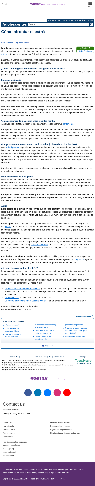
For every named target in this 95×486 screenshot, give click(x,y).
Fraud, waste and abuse (60, 426)
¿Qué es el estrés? (12, 325)
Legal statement (9, 452)
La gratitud (79, 259)
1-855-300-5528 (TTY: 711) (14, 409)
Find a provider (9, 433)
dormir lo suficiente (39, 244)
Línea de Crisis (12, 297)
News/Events (8, 426)
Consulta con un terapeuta (75, 336)
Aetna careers (8, 456)
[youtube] (67, 392)
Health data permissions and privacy (65, 433)
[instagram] (57, 392)
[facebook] (28, 392)
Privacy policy (8, 449)
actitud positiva (12, 147)
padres (8, 226)
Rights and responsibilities (61, 430)
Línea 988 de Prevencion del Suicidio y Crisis (25, 301)
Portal (4, 4)
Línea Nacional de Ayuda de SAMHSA (22, 288)
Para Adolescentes (84, 20)
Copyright (82, 357)
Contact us (7, 422)
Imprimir (23, 43)
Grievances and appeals (60, 422)
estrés (4, 54)
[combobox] (58, 24)
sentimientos (68, 124)
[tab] (84, 316)
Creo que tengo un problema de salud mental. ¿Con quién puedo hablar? (76, 330)
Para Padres (54, 20)
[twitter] (47, 392)
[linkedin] (37, 392)
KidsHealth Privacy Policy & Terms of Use (50, 357)
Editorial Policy (14, 357)
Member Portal (9, 430)
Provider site (8, 437)
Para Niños (67, 20)
